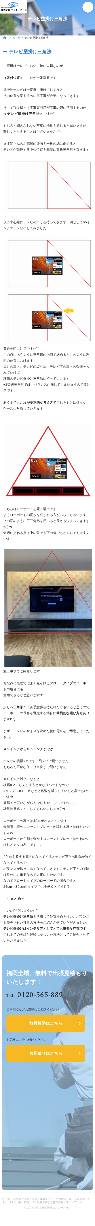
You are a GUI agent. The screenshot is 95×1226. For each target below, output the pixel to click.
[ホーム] (4, 37)
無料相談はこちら (46, 1023)
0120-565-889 (40, 994)
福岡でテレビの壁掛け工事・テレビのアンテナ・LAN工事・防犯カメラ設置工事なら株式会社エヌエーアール (46, 1200)
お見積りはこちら (46, 1053)
